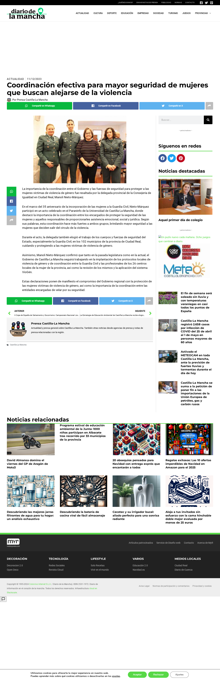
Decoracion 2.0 (15, 565)
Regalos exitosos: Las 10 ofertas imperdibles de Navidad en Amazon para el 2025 (188, 464)
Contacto (190, 2)
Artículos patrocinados (141, 542)
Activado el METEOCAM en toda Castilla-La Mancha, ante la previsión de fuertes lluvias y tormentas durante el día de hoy (196, 362)
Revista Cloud (56, 569)
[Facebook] (201, 2)
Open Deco (12, 569)
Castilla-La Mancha (18, 345)
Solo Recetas (97, 565)
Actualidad (15, 79)
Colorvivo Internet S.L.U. (40, 584)
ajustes (116, 676)
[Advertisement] (110, 47)
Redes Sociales (57, 565)
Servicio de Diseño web (168, 542)
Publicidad (166, 2)
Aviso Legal (144, 586)
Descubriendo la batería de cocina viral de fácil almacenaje (82, 513)
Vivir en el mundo (100, 569)
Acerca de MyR (205, 542)
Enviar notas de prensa (147, 2)
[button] (209, 13)
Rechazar (158, 674)
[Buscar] (208, 120)
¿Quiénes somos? (125, 2)
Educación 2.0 (140, 565)
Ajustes (179, 674)
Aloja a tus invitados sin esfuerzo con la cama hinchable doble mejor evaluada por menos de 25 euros (188, 517)
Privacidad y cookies (202, 586)
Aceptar (137, 674)
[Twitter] (206, 2)
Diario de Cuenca (183, 569)
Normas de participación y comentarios (171, 586)
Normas (178, 2)
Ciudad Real (181, 565)
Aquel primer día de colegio (180, 220)
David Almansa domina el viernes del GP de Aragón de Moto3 (27, 464)
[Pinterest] (211, 2)
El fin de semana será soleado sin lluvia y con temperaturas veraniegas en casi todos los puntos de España (196, 302)
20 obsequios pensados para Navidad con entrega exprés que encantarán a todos (136, 464)
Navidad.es (139, 569)
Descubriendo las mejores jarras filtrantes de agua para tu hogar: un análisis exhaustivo (30, 515)
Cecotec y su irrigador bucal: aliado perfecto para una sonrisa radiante (136, 515)
